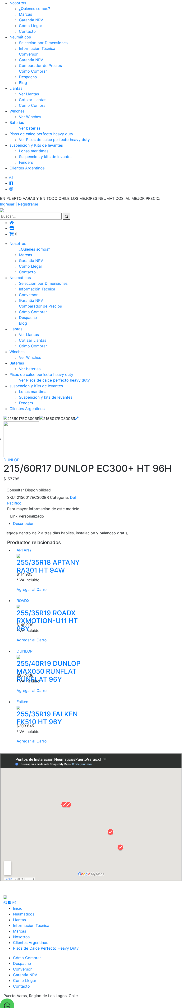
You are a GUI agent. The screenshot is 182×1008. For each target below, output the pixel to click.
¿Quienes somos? (34, 8)
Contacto (27, 31)
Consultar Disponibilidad (29, 490)
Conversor (28, 54)
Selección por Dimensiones (43, 42)
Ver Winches (30, 116)
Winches (16, 111)
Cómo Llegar (30, 25)
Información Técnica (37, 48)
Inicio (18, 908)
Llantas (15, 88)
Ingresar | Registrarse (19, 204)
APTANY (24, 550)
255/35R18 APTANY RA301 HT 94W (48, 566)
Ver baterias (30, 128)
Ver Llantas (29, 94)
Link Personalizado (27, 516)
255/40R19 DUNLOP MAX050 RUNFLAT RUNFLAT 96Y (49, 671)
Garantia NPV (31, 20)
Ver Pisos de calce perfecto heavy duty (54, 139)
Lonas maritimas (33, 151)
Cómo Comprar (33, 71)
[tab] (95, 523)
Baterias (16, 122)
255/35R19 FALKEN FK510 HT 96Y (47, 718)
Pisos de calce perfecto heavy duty (41, 133)
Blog (23, 82)
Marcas (25, 14)
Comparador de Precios (40, 65)
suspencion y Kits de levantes (36, 145)
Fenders (26, 162)
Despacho (28, 77)
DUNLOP (11, 459)
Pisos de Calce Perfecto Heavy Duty (46, 948)
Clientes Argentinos (27, 168)
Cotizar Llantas (32, 99)
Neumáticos (20, 37)
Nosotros (17, 2)
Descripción (23, 523)
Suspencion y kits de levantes (45, 156)
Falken (22, 701)
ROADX (23, 600)
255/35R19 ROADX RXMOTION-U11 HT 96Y (47, 621)
